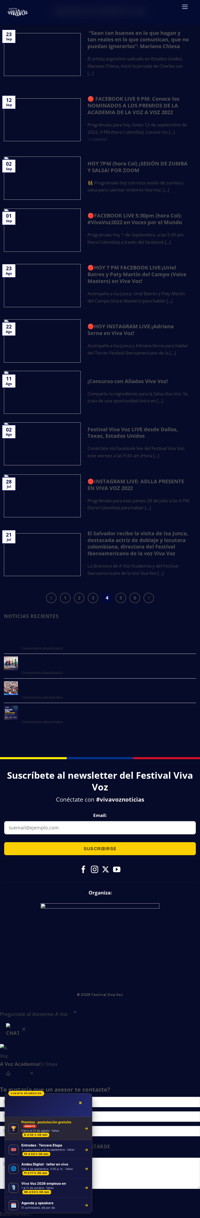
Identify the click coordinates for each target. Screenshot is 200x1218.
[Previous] (51, 598)
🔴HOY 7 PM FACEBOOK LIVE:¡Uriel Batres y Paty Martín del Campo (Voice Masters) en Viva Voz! (137, 274)
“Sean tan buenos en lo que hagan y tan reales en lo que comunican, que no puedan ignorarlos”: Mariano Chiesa (138, 40)
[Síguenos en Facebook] (83, 870)
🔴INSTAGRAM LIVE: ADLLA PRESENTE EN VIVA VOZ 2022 (136, 485)
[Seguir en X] (105, 870)
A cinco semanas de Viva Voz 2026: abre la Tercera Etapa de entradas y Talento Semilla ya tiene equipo (104, 638)
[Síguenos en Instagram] (94, 870)
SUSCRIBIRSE (100, 849)
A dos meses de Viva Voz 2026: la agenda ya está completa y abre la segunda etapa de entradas (100, 712)
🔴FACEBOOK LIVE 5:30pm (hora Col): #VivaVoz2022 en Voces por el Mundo (135, 219)
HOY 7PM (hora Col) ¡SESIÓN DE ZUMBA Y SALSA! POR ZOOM (138, 167)
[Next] (148, 598)
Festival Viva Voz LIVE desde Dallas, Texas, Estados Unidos (133, 433)
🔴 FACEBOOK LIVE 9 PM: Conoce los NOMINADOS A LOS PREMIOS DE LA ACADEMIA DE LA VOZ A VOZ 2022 (133, 105)
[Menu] (185, 10)
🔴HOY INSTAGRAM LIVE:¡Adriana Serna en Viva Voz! (131, 330)
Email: (100, 815)
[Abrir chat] (16, 1031)
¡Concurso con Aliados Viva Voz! (128, 381)
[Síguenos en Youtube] (116, 870)
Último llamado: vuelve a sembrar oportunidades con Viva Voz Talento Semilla (103, 687)
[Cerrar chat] (31, 1074)
